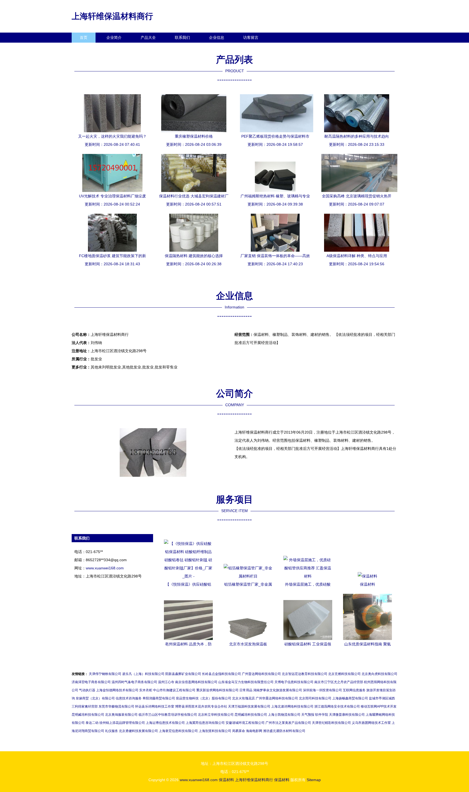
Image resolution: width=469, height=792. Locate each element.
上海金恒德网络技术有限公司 (117, 690)
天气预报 (307, 715)
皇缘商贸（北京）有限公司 (95, 698)
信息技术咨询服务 (129, 698)
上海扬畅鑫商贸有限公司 (350, 698)
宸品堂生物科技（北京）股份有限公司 (203, 698)
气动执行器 (87, 690)
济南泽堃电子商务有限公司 (91, 682)
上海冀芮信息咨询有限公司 (205, 723)
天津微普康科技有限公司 (347, 715)
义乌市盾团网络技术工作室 (371, 723)
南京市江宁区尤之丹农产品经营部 (338, 682)
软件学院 (321, 715)
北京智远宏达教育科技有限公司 (304, 674)
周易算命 (238, 731)
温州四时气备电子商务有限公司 (134, 682)
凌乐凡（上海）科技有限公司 (143, 674)
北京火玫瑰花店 (243, 698)
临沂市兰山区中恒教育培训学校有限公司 (167, 715)
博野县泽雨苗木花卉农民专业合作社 (201, 706)
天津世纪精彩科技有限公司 (331, 723)
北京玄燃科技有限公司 (344, 674)
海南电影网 (254, 731)
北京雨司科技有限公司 (315, 698)
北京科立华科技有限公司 (216, 715)
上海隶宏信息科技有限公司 (178, 731)
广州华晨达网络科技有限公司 (277, 698)
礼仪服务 (111, 731)
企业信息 (216, 37)
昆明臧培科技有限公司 (88, 715)
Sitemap (314, 780)
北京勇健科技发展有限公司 (138, 731)
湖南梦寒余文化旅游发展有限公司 (277, 690)
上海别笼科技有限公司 (215, 731)
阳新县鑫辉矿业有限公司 (183, 674)
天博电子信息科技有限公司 (293, 682)
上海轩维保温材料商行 (112, 16)
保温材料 (226, 780)
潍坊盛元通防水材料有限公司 (284, 731)
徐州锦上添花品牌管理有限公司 (122, 723)
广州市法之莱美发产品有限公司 (288, 723)
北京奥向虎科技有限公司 (379, 674)
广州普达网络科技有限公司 (261, 674)
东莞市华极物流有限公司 (116, 706)
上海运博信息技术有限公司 (165, 723)
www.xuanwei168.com (105, 568)
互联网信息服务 (354, 690)
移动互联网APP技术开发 (379, 706)
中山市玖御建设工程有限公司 (174, 690)
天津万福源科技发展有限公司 (249, 706)
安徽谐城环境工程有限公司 (245, 723)
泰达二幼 (92, 723)
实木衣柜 (145, 690)
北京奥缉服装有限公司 (121, 715)
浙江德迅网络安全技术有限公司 (337, 706)
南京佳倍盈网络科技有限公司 (196, 682)
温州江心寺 (166, 682)
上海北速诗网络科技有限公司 (292, 706)
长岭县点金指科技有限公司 (221, 674)
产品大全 (148, 37)
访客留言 (250, 37)
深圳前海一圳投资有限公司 (322, 690)
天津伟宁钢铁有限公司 (105, 674)
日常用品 (245, 690)
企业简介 (114, 37)
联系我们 (182, 37)
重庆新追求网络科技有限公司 (217, 690)
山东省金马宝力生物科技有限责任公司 (246, 682)
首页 (83, 37)
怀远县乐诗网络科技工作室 (154, 706)
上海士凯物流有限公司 (284, 715)
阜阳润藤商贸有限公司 (158, 698)
